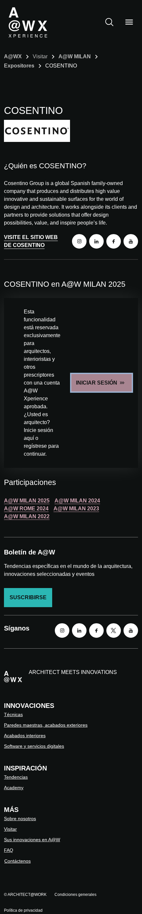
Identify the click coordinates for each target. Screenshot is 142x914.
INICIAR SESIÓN (96, 383)
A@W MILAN (74, 56)
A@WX (13, 56)
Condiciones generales (75, 894)
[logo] (28, 22)
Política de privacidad (23, 910)
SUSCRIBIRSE (28, 597)
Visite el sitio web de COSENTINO (31, 241)
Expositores (19, 65)
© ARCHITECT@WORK (25, 894)
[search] (109, 22)
